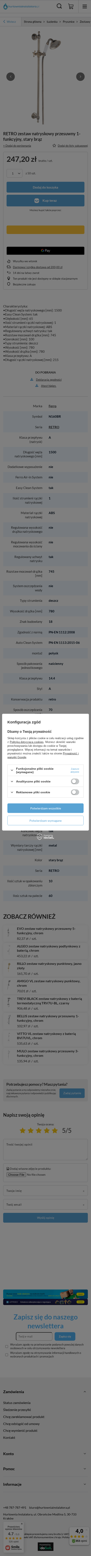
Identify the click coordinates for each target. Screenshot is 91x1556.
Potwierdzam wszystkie (45, 808)
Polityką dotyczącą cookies (27, 741)
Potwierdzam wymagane (45, 820)
